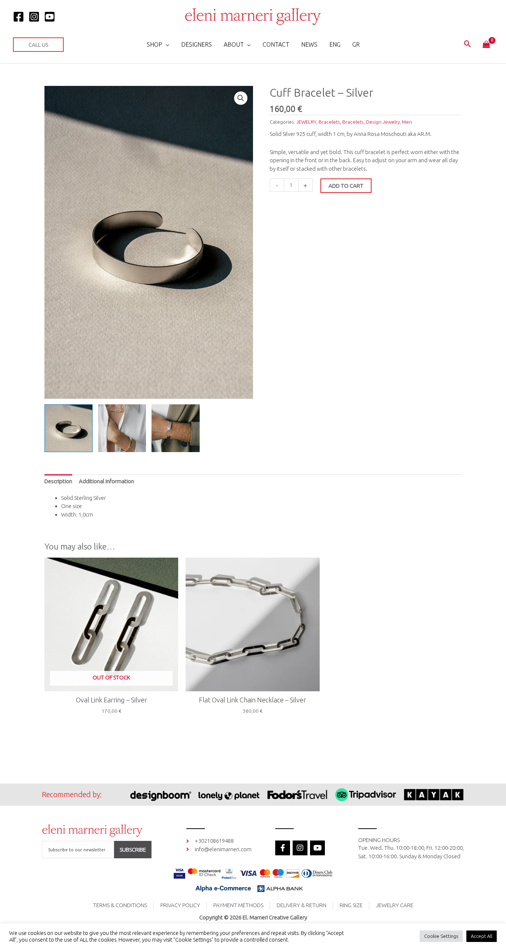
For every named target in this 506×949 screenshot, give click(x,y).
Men (407, 122)
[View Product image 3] (176, 428)
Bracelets (329, 122)
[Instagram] (34, 16)
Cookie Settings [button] (441, 936)
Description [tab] (58, 481)
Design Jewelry (383, 122)
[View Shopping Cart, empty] (486, 45)
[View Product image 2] (122, 428)
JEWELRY (306, 122)
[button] (38, 44)
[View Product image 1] (68, 428)
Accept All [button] (481, 936)
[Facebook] (18, 16)
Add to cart (346, 186)
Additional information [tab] (106, 481)
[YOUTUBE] (49, 16)
